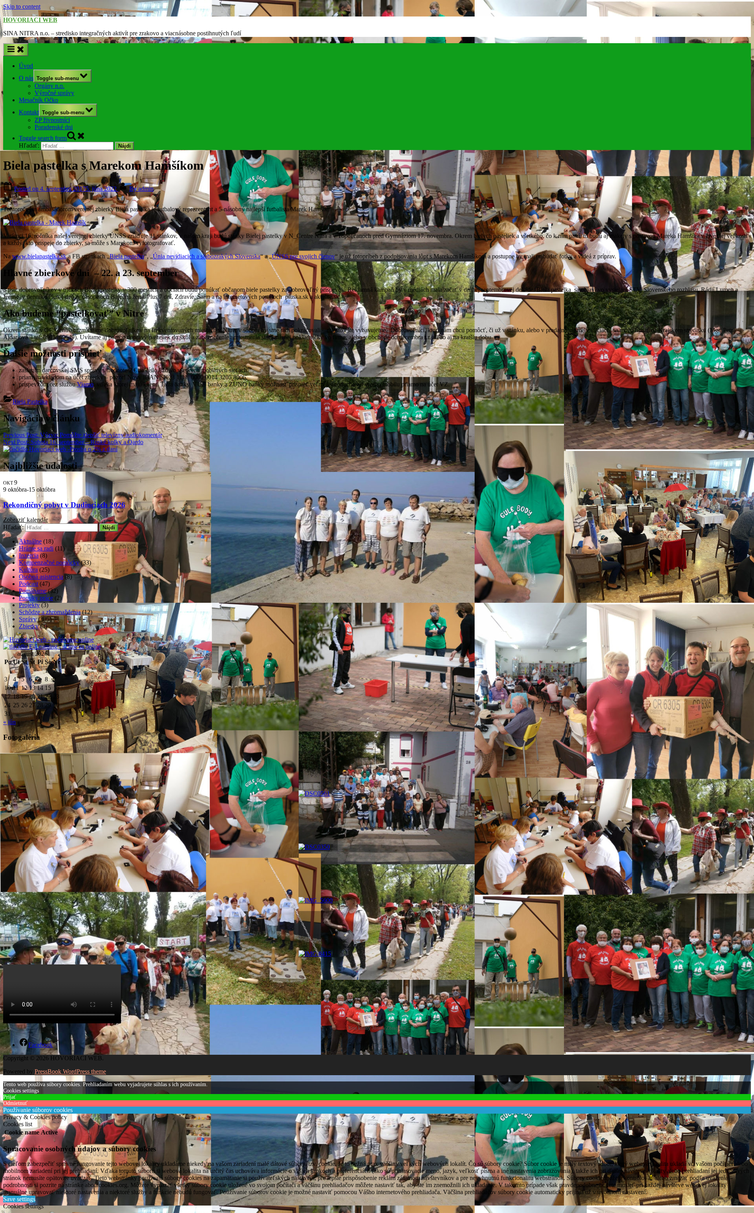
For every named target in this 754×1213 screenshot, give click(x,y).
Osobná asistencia (41, 576)
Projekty (29, 605)
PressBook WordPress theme (70, 1071)
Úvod (26, 65)
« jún (9, 722)
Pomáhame (32, 590)
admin (141, 188)
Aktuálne (30, 541)
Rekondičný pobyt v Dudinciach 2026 (64, 505)
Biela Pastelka (30, 401)
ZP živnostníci (52, 120)
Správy (28, 619)
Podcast (28, 583)
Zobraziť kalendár (25, 519)
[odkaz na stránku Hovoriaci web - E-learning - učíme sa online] (52, 646)
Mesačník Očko (38, 100)
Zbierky (28, 626)
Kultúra (28, 569)
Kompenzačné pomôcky (49, 562)
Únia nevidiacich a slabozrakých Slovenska (206, 256)
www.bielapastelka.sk (39, 256)
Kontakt (29, 112)
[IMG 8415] (318, 934)
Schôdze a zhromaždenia (50, 612)
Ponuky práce (36, 598)
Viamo (85, 384)
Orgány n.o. (49, 85)
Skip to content (21, 6)
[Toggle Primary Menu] (15, 49)
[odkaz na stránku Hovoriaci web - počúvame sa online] (48, 639)
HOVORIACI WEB (30, 19)
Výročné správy (54, 93)
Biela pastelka (127, 256)
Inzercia (28, 555)
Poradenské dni (54, 127)
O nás (26, 78)
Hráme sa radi (36, 548)
